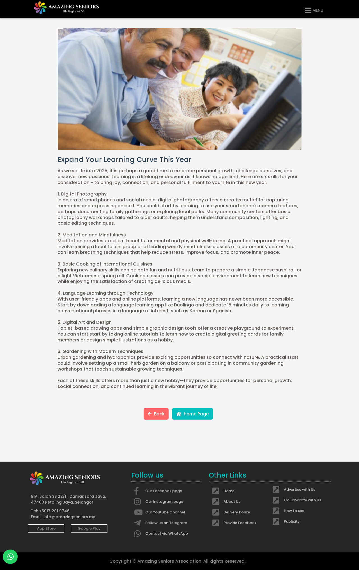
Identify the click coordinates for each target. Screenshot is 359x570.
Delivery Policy (237, 512)
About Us (232, 501)
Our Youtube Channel (165, 512)
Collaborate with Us (302, 500)
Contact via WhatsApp (166, 533)
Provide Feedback (240, 522)
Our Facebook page (163, 491)
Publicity (292, 521)
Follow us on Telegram (166, 522)
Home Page (196, 414)
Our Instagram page (164, 501)
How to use (294, 510)
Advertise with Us (299, 489)
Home (229, 491)
